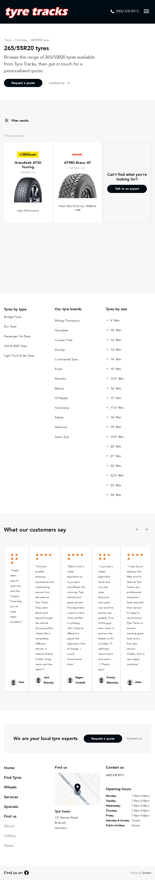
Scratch (146, 873)
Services (11, 796)
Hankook (61, 427)
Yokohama (62, 408)
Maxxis (59, 388)
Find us (10, 816)
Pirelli (58, 369)
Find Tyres (13, 777)
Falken (59, 417)
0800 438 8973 (115, 775)
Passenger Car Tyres (17, 336)
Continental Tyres (66, 359)
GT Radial (61, 398)
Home (8, 40)
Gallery (10, 835)
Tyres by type (15, 309)
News (8, 845)
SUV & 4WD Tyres (15, 346)
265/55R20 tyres (40, 40)
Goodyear (61, 330)
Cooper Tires (63, 340)
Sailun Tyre (62, 437)
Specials (11, 806)
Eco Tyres (10, 327)
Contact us (134, 738)
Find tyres (21, 40)
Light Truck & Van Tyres (19, 356)
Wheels (10, 787)
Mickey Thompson (67, 321)
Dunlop (60, 350)
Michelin (60, 379)
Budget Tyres (12, 317)
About (9, 826)
